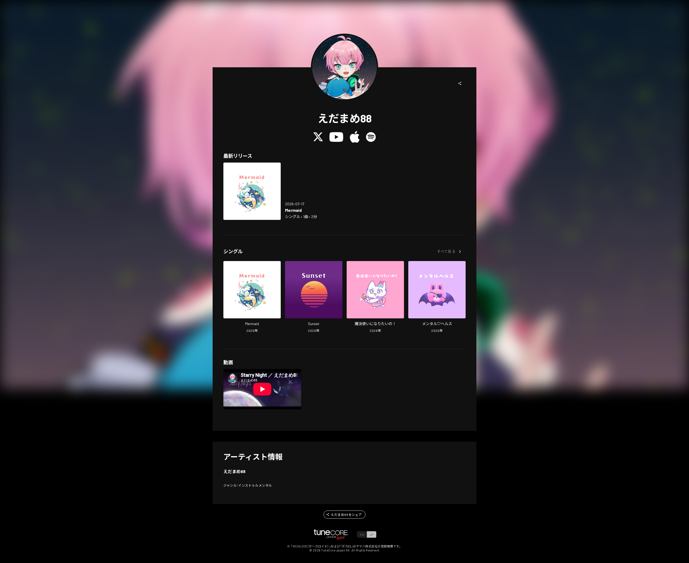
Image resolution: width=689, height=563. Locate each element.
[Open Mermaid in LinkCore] (252, 191)
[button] (460, 83)
